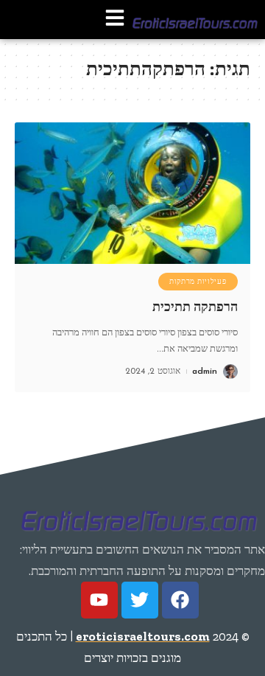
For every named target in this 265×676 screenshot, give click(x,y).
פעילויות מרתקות (198, 281)
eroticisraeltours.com (143, 636)
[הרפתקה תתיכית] (132, 193)
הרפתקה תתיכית (195, 307)
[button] (114, 19)
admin (204, 371)
